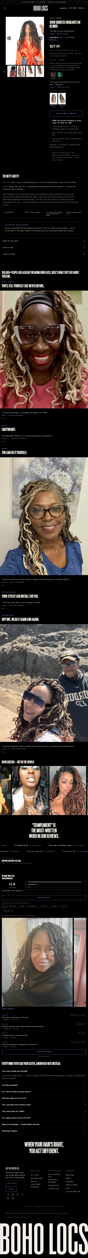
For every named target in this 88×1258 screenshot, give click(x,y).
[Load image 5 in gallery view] (40, 71)
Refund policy (28, 1206)
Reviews (69, 1181)
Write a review (44, 897)
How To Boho (72, 1185)
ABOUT (69, 1178)
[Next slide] (41, 38)
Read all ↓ (54, 39)
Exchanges (53, 1185)
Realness (12, 906)
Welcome (70, 1175)
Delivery (54, 906)
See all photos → (8, 1008)
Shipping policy (59, 1206)
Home (52, 18)
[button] (4, 8)
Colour (22, 906)
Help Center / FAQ (54, 1176)
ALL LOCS (35, 1175)
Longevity (43, 906)
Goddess (59, 18)
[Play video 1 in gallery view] (11, 71)
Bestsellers (37, 1178)
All (4, 906)
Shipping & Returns (53, 1181)
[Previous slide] (9, 38)
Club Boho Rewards (36, 1186)
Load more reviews (44, 1051)
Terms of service (48, 1206)
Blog (68, 1188)
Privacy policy (38, 1206)
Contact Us (53, 1189)
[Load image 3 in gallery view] (21, 71)
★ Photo (64, 906)
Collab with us (73, 1191)
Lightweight (32, 906)
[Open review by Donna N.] (37, 962)
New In (34, 1181)
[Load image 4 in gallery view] (30, 71)
